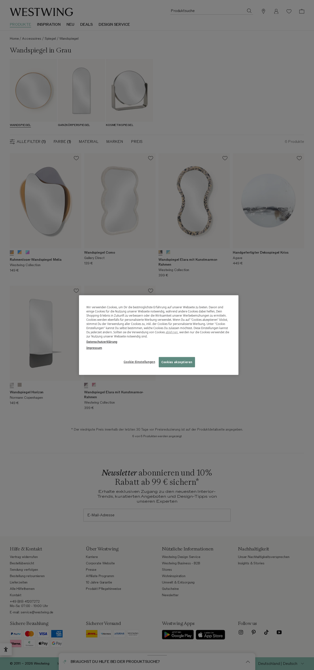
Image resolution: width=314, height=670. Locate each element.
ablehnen (172, 332)
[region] (158, 335)
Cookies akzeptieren (176, 362)
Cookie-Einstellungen (139, 361)
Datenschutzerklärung (101, 341)
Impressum (94, 347)
